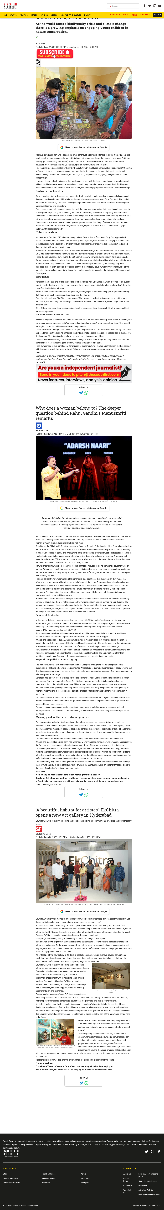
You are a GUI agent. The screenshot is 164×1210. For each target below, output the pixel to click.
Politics (24, 15)
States (13, 15)
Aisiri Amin (40, 44)
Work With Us (127, 1191)
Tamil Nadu (85, 1178)
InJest (87, 15)
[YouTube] (160, 6)
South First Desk (43, 834)
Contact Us (127, 1186)
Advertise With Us (146, 1190)
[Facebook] (159, 1152)
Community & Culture (70, 15)
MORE (134, 15)
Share (38, 60)
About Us (127, 1174)
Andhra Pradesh (48, 1178)
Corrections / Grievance (148, 1181)
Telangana (85, 1183)
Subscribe (145, 15)
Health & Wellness (49, 1174)
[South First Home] (10, 6)
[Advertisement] (82, 1115)
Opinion (44, 15)
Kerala (83, 1174)
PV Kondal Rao (42, 430)
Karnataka (46, 1183)
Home (4, 15)
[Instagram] (155, 6)
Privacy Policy (126, 1179)
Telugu (157, 15)
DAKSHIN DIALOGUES (119, 15)
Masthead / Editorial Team (149, 1194)
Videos (54, 15)
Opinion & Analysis (10, 1178)
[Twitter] (150, 6)
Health (34, 15)
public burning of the (116, 643)
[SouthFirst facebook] (144, 6)
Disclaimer (143, 1186)
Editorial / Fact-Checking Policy (148, 1175)
